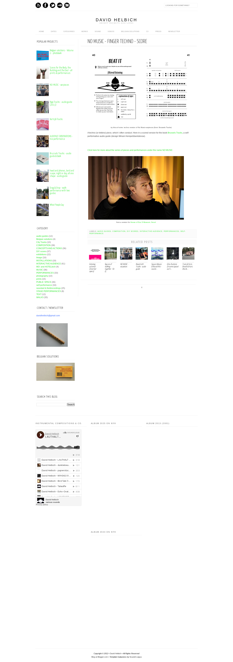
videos (111, 31)
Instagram (67, 5)
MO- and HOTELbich (46, 267)
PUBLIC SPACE (43, 282)
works (84, 31)
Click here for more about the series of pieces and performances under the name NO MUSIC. (131, 150)
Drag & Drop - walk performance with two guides (60, 191)
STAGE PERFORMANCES (48, 291)
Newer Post (96, 289)
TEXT (38, 294)
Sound (98, 31)
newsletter (174, 31)
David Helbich (116, 20)
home (41, 31)
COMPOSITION (119, 231)
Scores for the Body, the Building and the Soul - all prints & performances (61, 70)
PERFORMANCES (171, 231)
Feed (38, 5)
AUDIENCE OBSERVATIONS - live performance (61, 137)
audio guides (104, 231)
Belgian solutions (130, 31)
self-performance (44, 285)
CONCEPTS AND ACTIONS (49, 248)
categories (69, 31)
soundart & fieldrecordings (48, 288)
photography (42, 276)
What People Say (57, 205)
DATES (53, 31)
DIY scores (132, 231)
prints (38, 279)
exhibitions (41, 254)
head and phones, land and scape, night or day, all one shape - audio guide (62, 173)
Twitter (52, 5)
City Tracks (41, 242)
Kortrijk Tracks (56, 119)
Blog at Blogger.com (99, 657)
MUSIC (39, 270)
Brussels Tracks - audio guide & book (60, 154)
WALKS (39, 297)
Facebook (45, 5)
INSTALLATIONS (44, 260)
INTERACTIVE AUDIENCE (151, 231)
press (158, 31)
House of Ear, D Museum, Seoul (143, 222)
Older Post (188, 289)
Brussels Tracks (175, 133)
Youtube (59, 5)
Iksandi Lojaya (136, 657)
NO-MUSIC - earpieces (59, 85)
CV (147, 31)
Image (39, 257)
